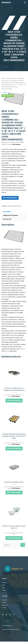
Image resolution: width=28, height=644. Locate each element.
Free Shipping (7, 96)
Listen (4, 596)
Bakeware (14, 78)
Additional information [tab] (10, 215)
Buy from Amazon (10, 198)
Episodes (4, 582)
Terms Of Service (14, 629)
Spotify (4, 602)
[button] (23, 94)
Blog (3, 587)
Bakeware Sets (17, 206)
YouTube (4, 600)
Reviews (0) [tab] (7, 219)
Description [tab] (7, 211)
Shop (8, 78)
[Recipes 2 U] (6, 2)
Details (9, 144)
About (3, 585)
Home (3, 78)
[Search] (22, 545)
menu (4, 578)
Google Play (5, 605)
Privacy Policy (5, 629)
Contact (4, 590)
